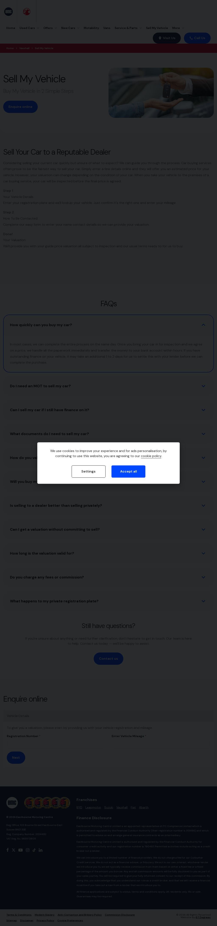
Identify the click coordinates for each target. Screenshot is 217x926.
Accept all (128, 471)
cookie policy (151, 456)
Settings (88, 471)
